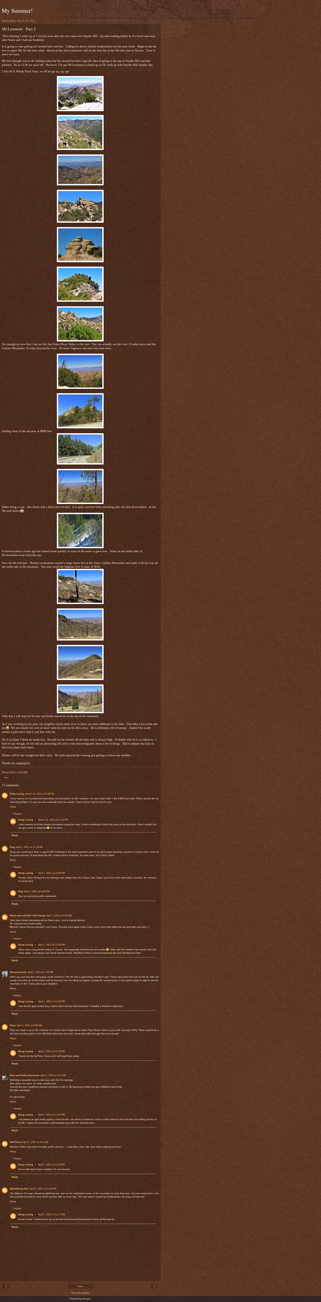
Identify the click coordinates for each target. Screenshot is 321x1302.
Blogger (87, 1298)
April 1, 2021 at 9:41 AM (35, 1142)
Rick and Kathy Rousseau (24, 1075)
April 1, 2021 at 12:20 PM (51, 1114)
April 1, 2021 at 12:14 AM (29, 847)
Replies (17, 813)
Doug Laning (25, 819)
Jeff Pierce (16, 1142)
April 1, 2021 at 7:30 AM (40, 972)
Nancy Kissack (18, 972)
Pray (12, 847)
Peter (13, 1025)
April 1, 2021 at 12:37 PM (51, 1214)
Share (6, 777)
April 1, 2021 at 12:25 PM (43, 1188)
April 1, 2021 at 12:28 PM (51, 873)
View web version (80, 1292)
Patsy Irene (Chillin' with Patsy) (27, 915)
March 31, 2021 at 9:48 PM (39, 793)
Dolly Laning (17, 793)
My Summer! (17, 10)
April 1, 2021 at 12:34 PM (51, 1001)
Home (80, 1286)
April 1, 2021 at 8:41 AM (53, 1075)
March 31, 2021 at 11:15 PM (53, 819)
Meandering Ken (19, 1188)
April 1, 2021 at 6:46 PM (37, 891)
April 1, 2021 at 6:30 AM (59, 915)
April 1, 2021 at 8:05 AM (29, 1025)
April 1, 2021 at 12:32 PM (51, 944)
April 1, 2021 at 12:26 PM (51, 1051)
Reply (13, 806)
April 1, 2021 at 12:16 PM (51, 1164)
